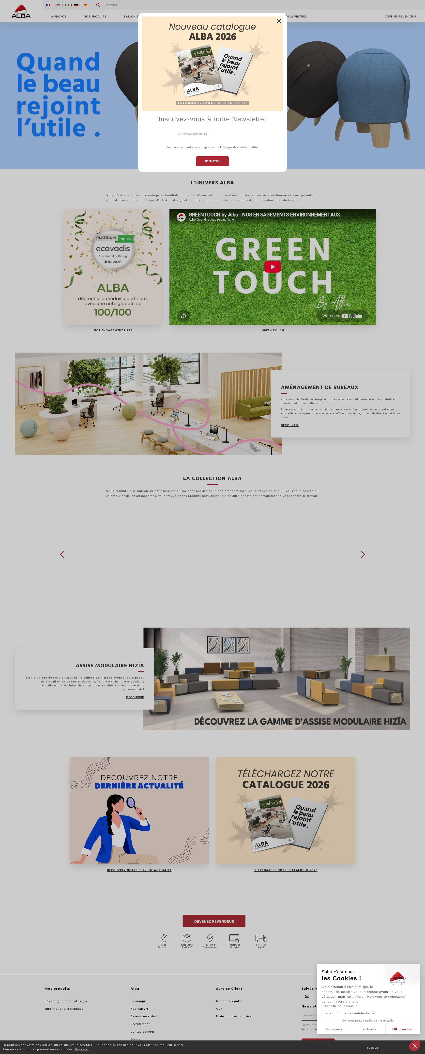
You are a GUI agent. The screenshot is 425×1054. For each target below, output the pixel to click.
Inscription (212, 161)
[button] (415, 1046)
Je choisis (368, 1029)
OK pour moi (402, 1029)
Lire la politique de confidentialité (348, 1013)
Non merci (334, 1029)
